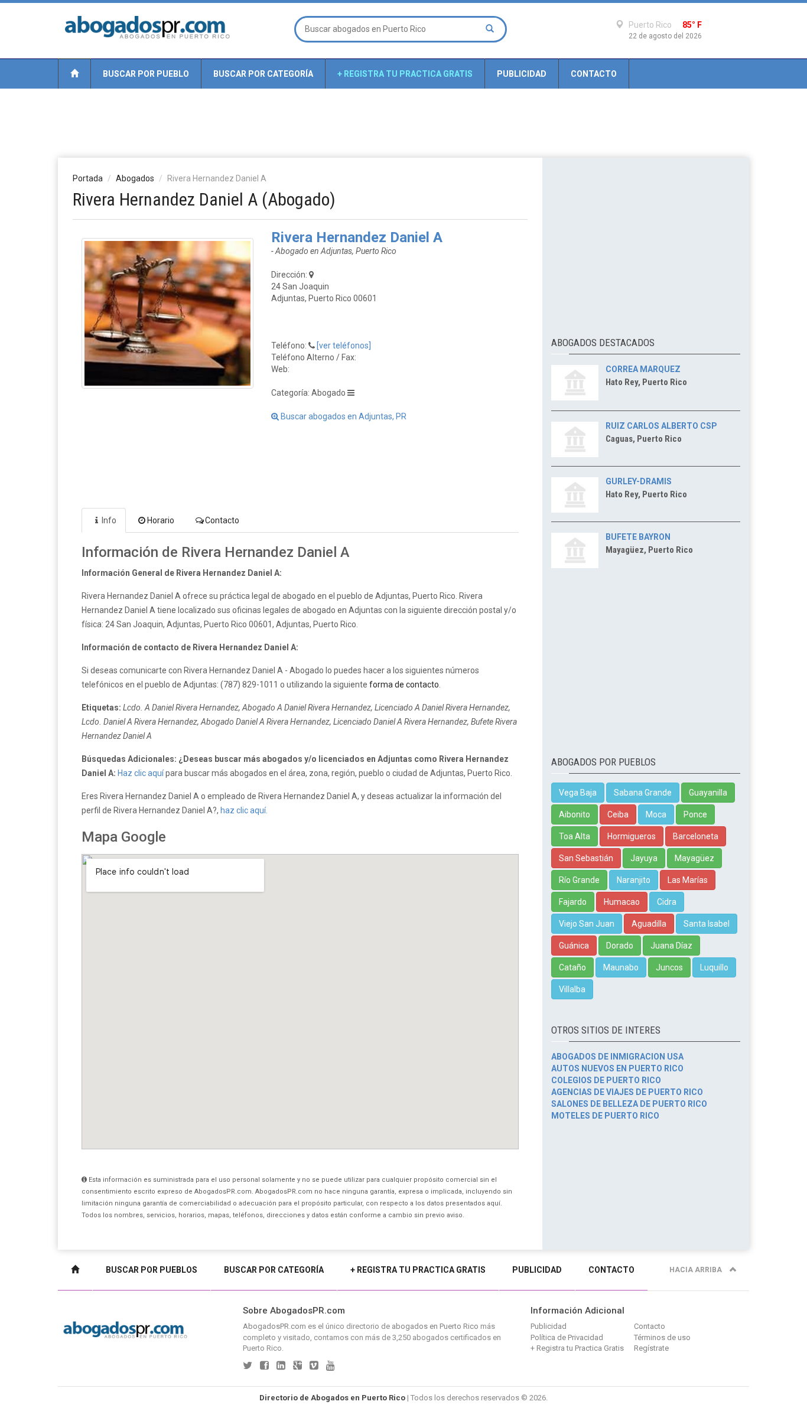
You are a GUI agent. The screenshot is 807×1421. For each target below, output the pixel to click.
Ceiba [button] (618, 814)
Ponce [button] (695, 814)
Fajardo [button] (573, 902)
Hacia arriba (696, 1270)
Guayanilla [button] (708, 792)
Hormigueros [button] (631, 836)
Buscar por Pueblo (146, 74)
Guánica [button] (574, 945)
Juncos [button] (669, 967)
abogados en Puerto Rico (435, 1326)
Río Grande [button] (579, 880)
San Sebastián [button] (586, 858)
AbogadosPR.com (274, 1326)
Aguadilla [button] (649, 923)
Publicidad (521, 74)
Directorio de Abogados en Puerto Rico (332, 1397)
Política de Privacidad (567, 1337)
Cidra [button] (666, 902)
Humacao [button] (622, 902)
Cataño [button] (572, 967)
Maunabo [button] (621, 967)
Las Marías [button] (688, 880)
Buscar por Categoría (263, 74)
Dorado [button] (619, 945)
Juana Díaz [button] (671, 945)
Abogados (135, 178)
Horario (160, 520)
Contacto (594, 74)
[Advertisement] (403, 122)
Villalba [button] (572, 989)
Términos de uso (662, 1337)
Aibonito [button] (574, 814)
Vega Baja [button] (578, 792)
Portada (88, 178)
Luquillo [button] (714, 967)
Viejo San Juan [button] (586, 923)
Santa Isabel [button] (707, 923)
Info (109, 520)
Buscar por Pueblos (151, 1270)
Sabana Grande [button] (643, 792)
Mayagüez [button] (694, 858)
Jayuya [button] (644, 858)
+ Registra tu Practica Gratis (405, 74)
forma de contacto (404, 684)
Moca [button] (656, 814)
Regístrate (651, 1348)
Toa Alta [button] (574, 836)
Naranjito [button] (633, 880)
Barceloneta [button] (695, 836)
